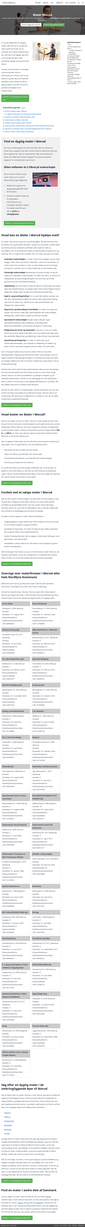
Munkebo (8, 1125)
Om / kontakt (70, 2)
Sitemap (74, 1225)
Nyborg (7, 1117)
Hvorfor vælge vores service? (31, 25)
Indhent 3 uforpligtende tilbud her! (15, 98)
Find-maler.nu (9, 2)
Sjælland (59, 2)
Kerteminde (9, 1121)
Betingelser (81, 1225)
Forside (38, 2)
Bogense (7, 1129)
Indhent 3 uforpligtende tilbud (53, 25)
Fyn (52, 2)
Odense (7, 1112)
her (45, 586)
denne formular (13, 188)
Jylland (45, 2)
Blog (69, 1225)
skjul (23, 108)
